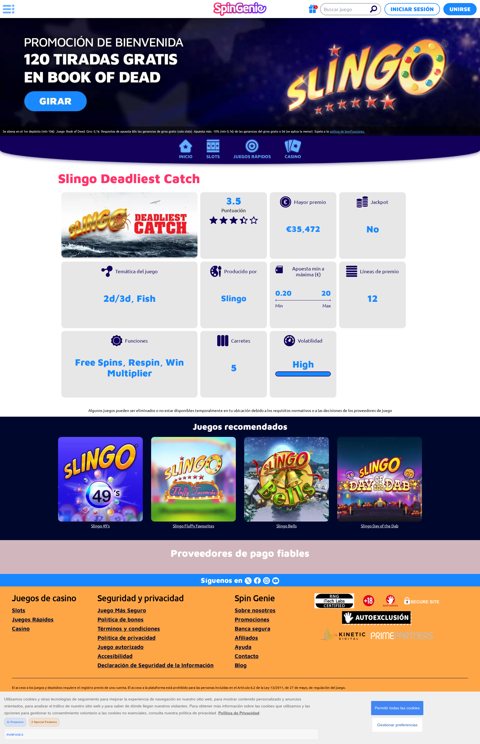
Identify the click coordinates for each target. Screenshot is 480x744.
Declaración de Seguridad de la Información (156, 665)
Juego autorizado (121, 647)
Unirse (460, 9)
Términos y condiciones (129, 628)
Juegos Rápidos (252, 156)
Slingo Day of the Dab (379, 525)
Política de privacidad (127, 637)
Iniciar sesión (412, 9)
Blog (241, 665)
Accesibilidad (115, 656)
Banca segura (252, 628)
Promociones (252, 619)
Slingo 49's (100, 525)
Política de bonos (121, 619)
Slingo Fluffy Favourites (193, 525)
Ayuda (243, 647)
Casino (293, 156)
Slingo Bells (286, 525)
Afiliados (246, 637)
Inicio (185, 156)
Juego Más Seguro (122, 610)
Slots (213, 156)
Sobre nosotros (255, 610)
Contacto (247, 656)
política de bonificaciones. (347, 131)
